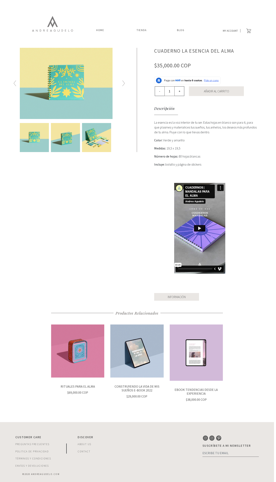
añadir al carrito (216, 91)
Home (100, 30)
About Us (84, 444)
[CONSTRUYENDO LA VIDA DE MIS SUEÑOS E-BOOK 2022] (136, 350)
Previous (15, 83)
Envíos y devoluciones (32, 465)
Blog (180, 30)
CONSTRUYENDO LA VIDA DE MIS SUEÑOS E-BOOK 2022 (137, 388)
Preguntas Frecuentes (32, 444)
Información (177, 297)
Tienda (142, 30)
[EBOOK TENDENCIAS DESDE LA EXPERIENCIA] (196, 352)
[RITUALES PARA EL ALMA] (77, 350)
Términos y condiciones (33, 458)
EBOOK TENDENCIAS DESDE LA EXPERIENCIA (196, 391)
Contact (84, 451)
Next (123, 83)
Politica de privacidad (32, 451)
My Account (230, 30)
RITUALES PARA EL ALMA (78, 386)
